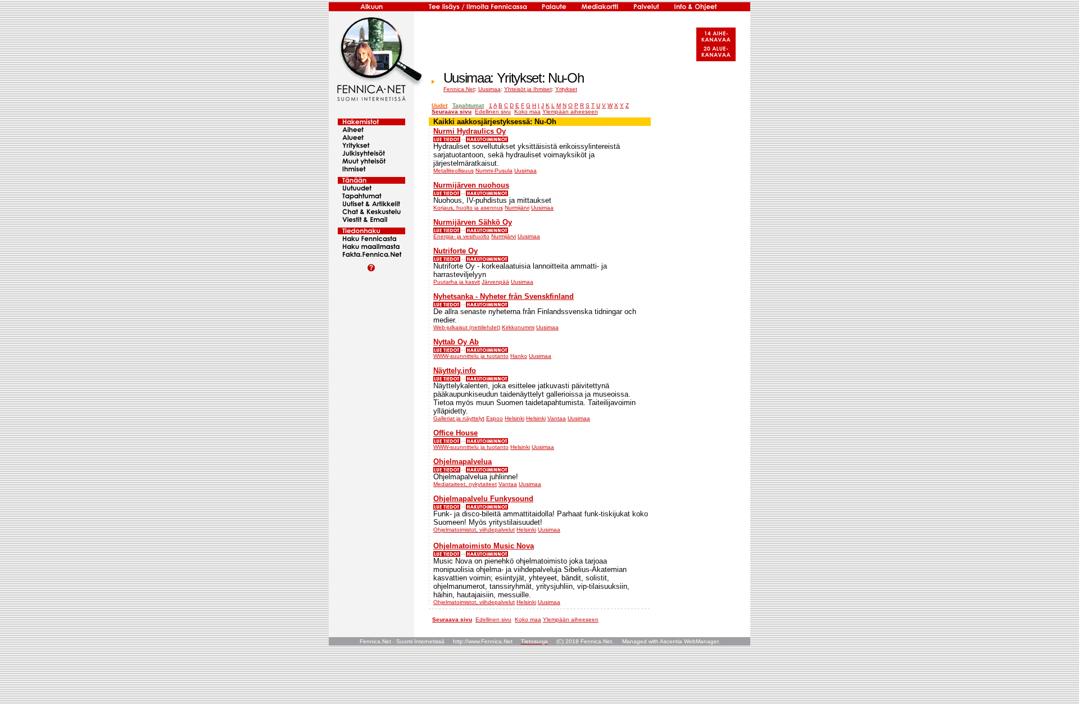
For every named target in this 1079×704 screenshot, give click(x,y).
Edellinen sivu (493, 111)
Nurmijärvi (517, 208)
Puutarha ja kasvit (456, 282)
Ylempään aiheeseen (570, 111)
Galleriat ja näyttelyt (458, 418)
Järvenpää (495, 282)
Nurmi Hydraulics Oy (469, 131)
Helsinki (514, 418)
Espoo (494, 418)
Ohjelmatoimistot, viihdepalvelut (474, 529)
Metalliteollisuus (453, 170)
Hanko (518, 356)
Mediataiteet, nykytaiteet (465, 484)
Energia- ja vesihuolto (461, 236)
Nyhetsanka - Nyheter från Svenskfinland (503, 296)
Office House (455, 433)
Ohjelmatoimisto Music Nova (483, 546)
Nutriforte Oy (455, 251)
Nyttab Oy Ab (456, 342)
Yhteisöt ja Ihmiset (528, 89)
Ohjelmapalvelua (462, 461)
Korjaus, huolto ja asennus (468, 208)
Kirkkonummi (518, 327)
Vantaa (556, 418)
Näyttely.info (454, 370)
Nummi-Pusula (494, 170)
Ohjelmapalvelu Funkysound (483, 498)
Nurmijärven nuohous (471, 185)
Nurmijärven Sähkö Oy (472, 222)
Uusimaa (489, 89)
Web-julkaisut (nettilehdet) (466, 327)
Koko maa (527, 111)
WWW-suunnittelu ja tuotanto (471, 356)
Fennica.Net (459, 89)
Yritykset (566, 89)
